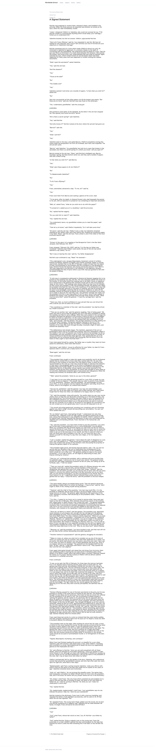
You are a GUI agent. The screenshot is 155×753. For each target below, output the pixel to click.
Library (61, 2)
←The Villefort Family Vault (56, 734)
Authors (78, 2)
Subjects (67, 2)
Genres (73, 2)
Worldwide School (51, 2)
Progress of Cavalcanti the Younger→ (96, 734)
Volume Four (53, 15)
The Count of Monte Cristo (56, 12)
